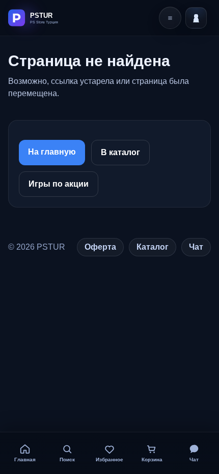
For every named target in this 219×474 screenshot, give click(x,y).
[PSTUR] (44, 18)
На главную (52, 151)
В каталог (120, 152)
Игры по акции (59, 184)
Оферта (100, 247)
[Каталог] (170, 18)
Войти (196, 17)
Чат (196, 247)
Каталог (152, 247)
